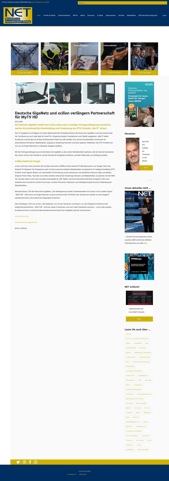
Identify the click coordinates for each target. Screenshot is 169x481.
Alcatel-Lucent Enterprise (137, 339)
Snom (145, 422)
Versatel (129, 445)
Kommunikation (64, 15)
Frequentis (130, 380)
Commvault (131, 357)
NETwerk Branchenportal (148, 15)
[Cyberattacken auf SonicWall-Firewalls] (139, 297)
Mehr (146, 167)
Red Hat (136, 417)
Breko (128, 353)
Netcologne (141, 403)
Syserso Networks (134, 431)
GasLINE (148, 380)
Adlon (128, 334)
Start (39, 15)
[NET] (17, 15)
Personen (91, 15)
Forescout (130, 376)
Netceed (129, 403)
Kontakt (121, 15)
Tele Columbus (132, 436)
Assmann (138, 343)
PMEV (138, 413)
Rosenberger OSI (133, 422)
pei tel (147, 408)
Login (164, 15)
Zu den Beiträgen (25, 72)
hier (145, 243)
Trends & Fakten (49, 15)
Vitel (139, 445)
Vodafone (130, 450)
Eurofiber (130, 367)
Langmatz (138, 385)
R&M (127, 417)
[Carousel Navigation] (149, 180)
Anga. (128, 343)
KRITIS (75, 15)
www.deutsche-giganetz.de (26, 222)
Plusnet (129, 413)
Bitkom (143, 348)
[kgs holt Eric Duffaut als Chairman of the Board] (132, 154)
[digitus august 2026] (65, 93)
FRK (140, 380)
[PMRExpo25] (139, 266)
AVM (147, 343)
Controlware (145, 357)
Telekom (145, 436)
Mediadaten (131, 15)
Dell (128, 362)
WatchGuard (143, 450)
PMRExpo (147, 413)
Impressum (82, 474)
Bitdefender (131, 348)
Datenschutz (71, 474)
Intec (128, 385)
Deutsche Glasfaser (141, 362)
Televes (129, 441)
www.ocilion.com (22, 216)
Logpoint (130, 394)
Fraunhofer (143, 376)
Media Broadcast (144, 394)
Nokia (128, 408)
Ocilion (137, 408)
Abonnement (111, 15)
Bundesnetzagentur (143, 353)
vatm (149, 441)
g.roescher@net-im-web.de (40, 2)
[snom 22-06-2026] (139, 104)
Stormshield (141, 427)
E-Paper (100, 15)
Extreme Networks (134, 371)
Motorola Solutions (135, 399)
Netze (82, 15)
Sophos (129, 427)
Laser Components (134, 390)
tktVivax (140, 441)
